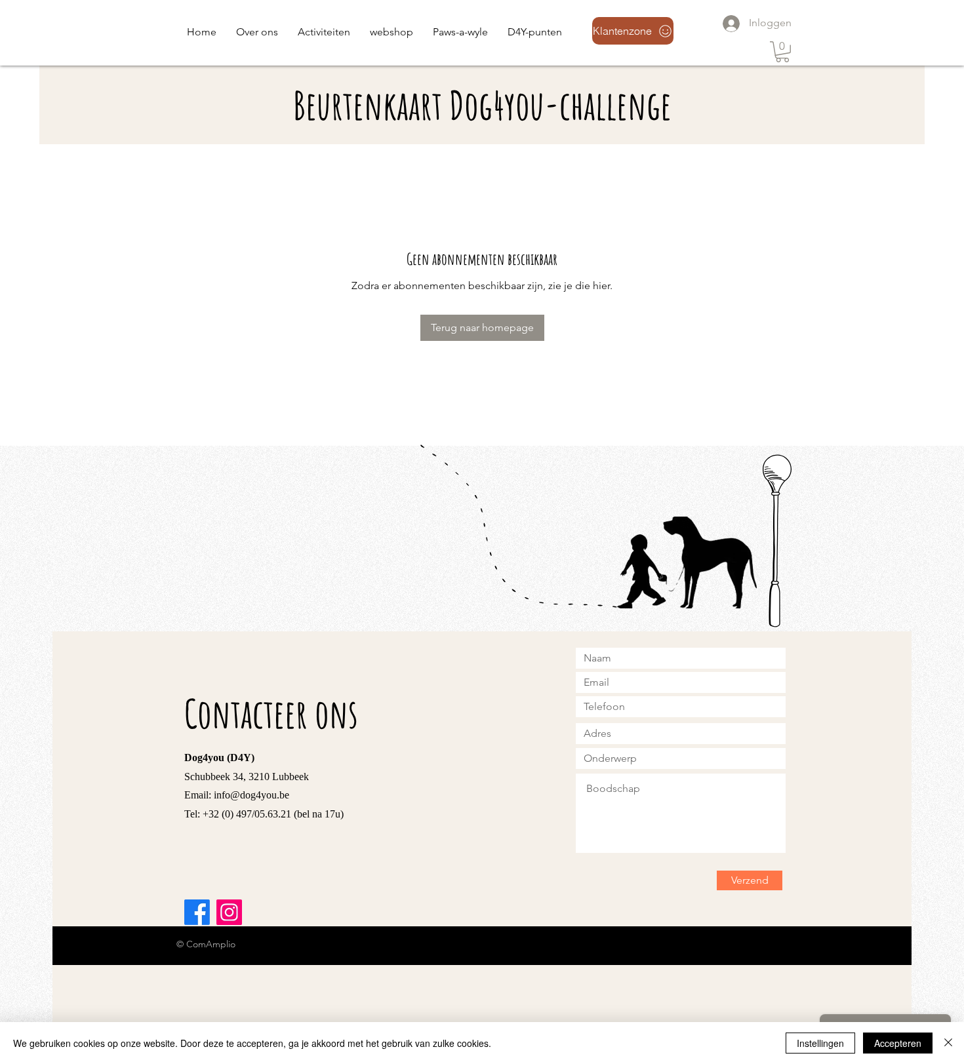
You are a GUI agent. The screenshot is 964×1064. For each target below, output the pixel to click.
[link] (782, 51)
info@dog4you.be (251, 794)
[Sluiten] (948, 1043)
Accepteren (897, 1043)
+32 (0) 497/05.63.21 (247, 813)
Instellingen (820, 1043)
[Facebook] (197, 912)
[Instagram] (229, 912)
